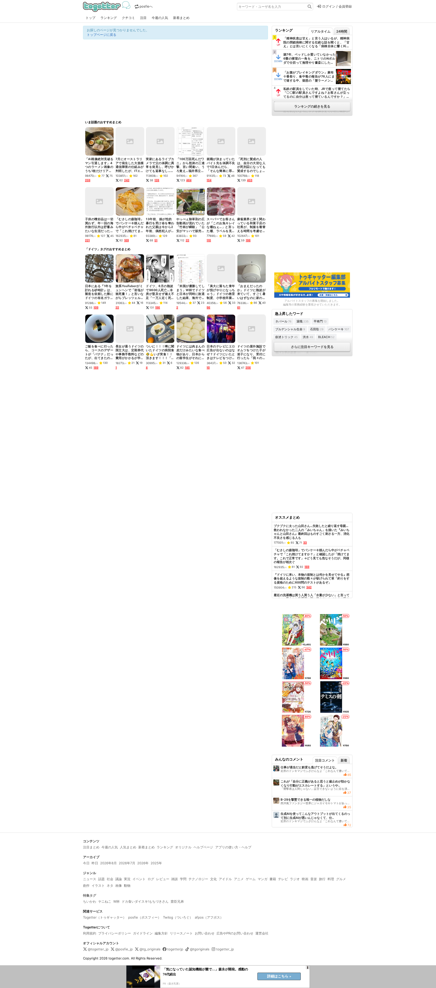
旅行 (322, 879)
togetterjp (175, 949)
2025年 (156, 863)
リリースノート (181, 933)
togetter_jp (225, 949)
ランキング (108, 18)
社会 (110, 879)
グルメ (341, 879)
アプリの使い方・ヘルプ (233, 847)
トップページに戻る (101, 35)
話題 (101, 879)
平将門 (320, 321)
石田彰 (316, 329)
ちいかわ (89, 901)
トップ (90, 18)
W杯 (116, 901)
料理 (331, 879)
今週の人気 (160, 18)
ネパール (283, 321)
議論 (118, 879)
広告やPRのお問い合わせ (234, 933)
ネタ (110, 885)
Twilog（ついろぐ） (178, 917)
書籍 (272, 879)
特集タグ (89, 895)
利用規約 (89, 933)
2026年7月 (127, 863)
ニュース (89, 879)
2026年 (143, 863)
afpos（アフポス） (209, 917)
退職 (302, 321)
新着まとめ (181, 18)
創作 (86, 885)
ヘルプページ (203, 847)
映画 (305, 879)
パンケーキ (339, 329)
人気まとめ (128, 847)
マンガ (262, 879)
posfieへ (146, 6)
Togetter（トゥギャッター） (104, 917)
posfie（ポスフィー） (144, 917)
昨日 (95, 863)
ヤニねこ (104, 901)
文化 (213, 879)
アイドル (225, 879)
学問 (183, 879)
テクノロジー (198, 879)
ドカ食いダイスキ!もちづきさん (145, 901)
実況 (127, 879)
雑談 (174, 879)
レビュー (162, 879)
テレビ (283, 879)
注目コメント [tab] (325, 760)
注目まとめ (91, 847)
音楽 (313, 879)
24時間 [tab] (341, 31)
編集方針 (161, 933)
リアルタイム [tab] (321, 31)
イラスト (98, 885)
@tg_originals (150, 949)
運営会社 (261, 933)
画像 (118, 885)
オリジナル (183, 847)
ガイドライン (143, 933)
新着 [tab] (344, 760)
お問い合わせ (204, 933)
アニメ (239, 879)
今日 (86, 863)
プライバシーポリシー (114, 933)
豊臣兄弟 (177, 901)
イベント (139, 879)
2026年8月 (108, 863)
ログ (151, 879)
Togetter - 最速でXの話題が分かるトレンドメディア (107, 6)
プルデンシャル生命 (290, 329)
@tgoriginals (199, 949)
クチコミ (128, 18)
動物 (127, 885)
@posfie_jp (124, 949)
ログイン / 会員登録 (337, 6)
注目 (143, 18)
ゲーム (251, 879)
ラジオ (295, 879)
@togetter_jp (98, 949)
